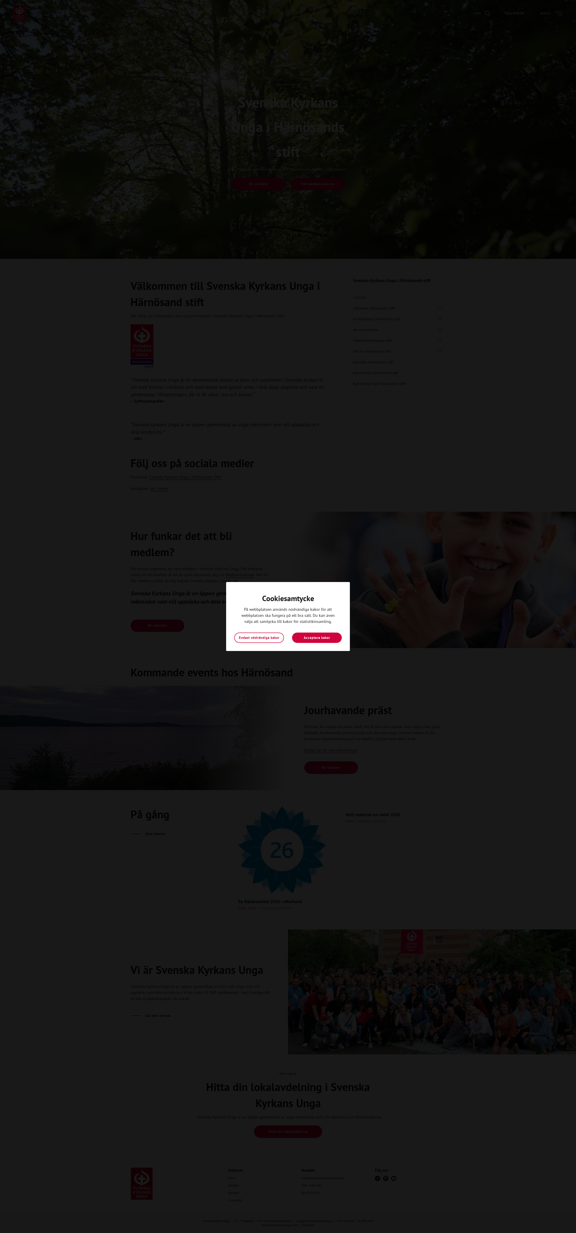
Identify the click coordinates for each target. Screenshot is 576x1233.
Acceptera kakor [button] (317, 637)
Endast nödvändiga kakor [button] (259, 637)
